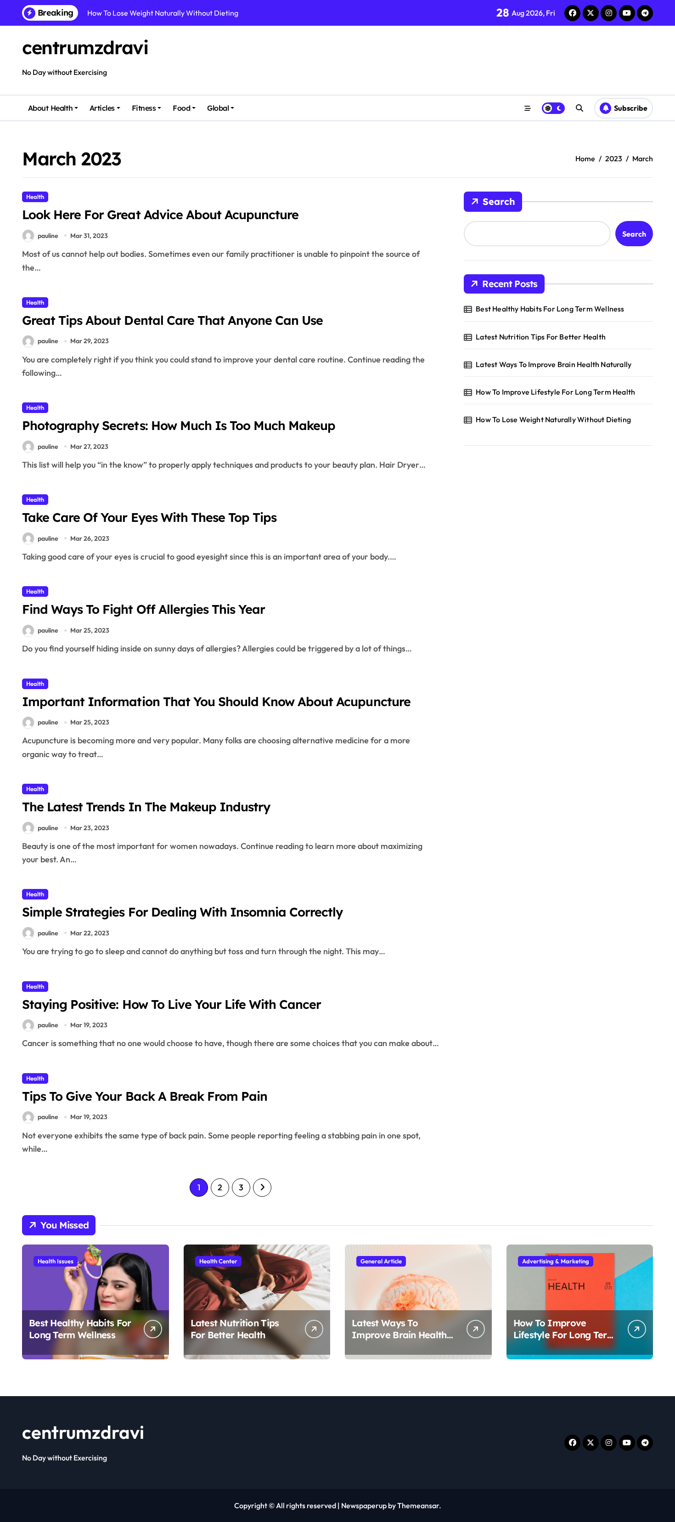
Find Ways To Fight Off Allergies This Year (143, 609)
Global (218, 108)
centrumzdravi (85, 47)
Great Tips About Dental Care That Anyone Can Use (172, 320)
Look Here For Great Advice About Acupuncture (160, 214)
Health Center (218, 1261)
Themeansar (418, 1505)
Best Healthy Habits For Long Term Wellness (550, 308)
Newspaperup (364, 1505)
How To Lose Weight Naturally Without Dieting (553, 419)
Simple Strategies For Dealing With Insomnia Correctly (182, 912)
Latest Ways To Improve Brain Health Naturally (553, 364)
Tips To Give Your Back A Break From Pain (144, 1096)
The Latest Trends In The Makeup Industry (146, 807)
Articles (102, 108)
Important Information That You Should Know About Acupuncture (216, 701)
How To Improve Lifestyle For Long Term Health (555, 391)
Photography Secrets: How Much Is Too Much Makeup (178, 425)
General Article (381, 1261)
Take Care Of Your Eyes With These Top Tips (149, 517)
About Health (50, 108)
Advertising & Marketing (555, 1261)
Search (499, 201)
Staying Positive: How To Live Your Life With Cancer (171, 1004)
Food (181, 108)
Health (35, 196)
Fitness (144, 108)
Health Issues (55, 1261)
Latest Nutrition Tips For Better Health (541, 336)
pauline (48, 236)
